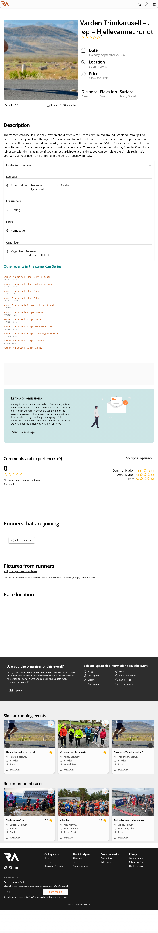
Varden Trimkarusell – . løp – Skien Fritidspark (27, 276)
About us (77, 858)
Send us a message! (23, 432)
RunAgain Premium (53, 866)
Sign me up (55, 892)
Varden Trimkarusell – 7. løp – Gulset (23, 347)
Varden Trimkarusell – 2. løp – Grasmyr (24, 312)
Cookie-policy (136, 866)
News (75, 862)
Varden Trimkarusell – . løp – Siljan (22, 291)
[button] (79, 165)
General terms (136, 858)
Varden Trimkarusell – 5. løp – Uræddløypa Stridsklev (31, 333)
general (53, 897)
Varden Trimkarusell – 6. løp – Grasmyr (24, 340)
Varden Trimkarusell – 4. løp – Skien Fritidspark (28, 326)
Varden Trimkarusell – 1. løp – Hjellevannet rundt (29, 305)
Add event (106, 862)
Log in (47, 862)
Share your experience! (139, 458)
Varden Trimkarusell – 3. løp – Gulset (23, 319)
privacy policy (40, 897)
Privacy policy (136, 862)
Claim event (15, 690)
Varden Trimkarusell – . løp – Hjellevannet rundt (28, 283)
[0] (146, 4)
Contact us (106, 858)
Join (46, 858)
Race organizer (80, 866)
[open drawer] (154, 4)
